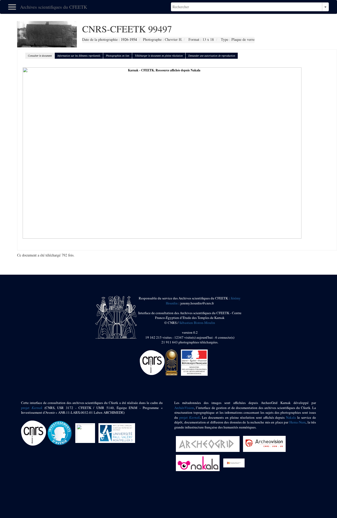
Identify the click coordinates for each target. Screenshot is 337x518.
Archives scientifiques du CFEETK (53, 7)
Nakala (291, 417)
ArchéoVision (184, 407)
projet (31, 407)
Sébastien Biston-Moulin (197, 322)
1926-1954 (129, 39)
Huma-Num (297, 422)
